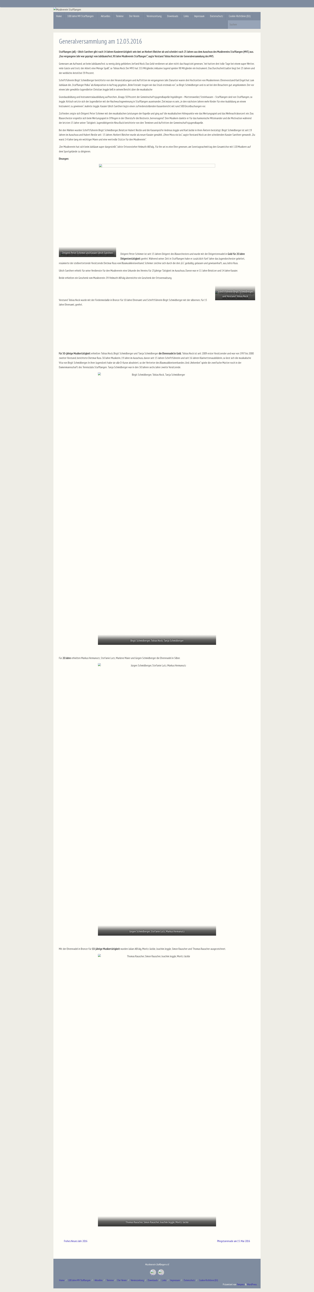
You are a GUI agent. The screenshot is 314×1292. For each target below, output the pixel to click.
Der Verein (122, 1280)
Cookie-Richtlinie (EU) (208, 1280)
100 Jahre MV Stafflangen (79, 1280)
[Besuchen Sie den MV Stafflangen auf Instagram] (161, 1272)
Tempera (240, 1284)
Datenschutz (189, 1280)
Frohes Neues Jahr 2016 (75, 1241)
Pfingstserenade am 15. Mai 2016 (234, 1241)
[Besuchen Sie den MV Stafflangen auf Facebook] (153, 1272)
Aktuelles (98, 1280)
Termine (110, 1280)
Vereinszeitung (137, 1280)
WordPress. (252, 1284)
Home (61, 1280)
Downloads (153, 1280)
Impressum (175, 1280)
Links (164, 1280)
